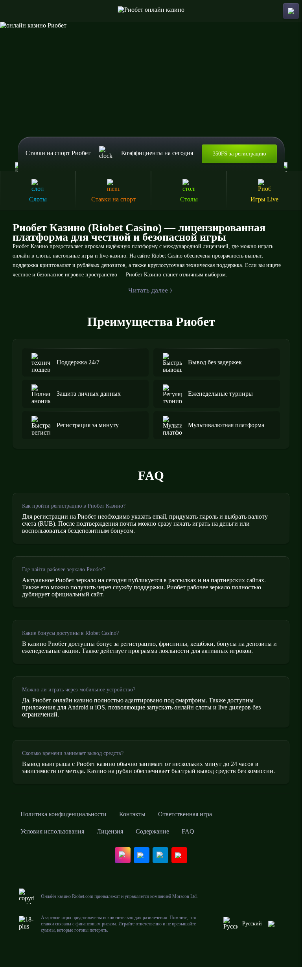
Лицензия (110, 831)
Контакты (132, 814)
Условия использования (52, 831)
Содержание (152, 831)
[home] (151, 11)
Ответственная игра (185, 814)
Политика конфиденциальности (63, 814)
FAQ (188, 831)
